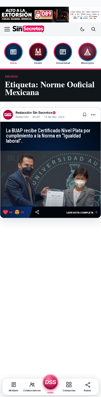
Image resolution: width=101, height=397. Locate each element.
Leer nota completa (82, 212)
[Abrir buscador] (93, 29)
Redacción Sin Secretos (34, 112)
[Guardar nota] (84, 114)
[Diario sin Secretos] (28, 29)
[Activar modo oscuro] (82, 29)
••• (93, 115)
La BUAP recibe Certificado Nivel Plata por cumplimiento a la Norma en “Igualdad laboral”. (48, 136)
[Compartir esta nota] (37, 212)
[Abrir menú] (7, 29)
